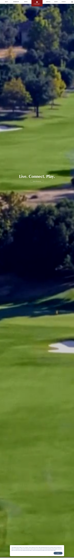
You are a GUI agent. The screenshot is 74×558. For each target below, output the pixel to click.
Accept (58, 553)
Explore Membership (37, 181)
